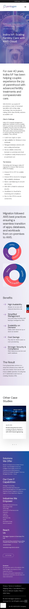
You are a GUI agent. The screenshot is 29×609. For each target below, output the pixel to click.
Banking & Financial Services (10, 505)
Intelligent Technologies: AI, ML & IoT (12, 468)
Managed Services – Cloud (10, 474)
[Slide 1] (13, 444)
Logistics (5, 514)
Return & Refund (8, 591)
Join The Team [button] (8, 555)
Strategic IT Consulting (8, 485)
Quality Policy (18, 591)
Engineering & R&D (7, 506)
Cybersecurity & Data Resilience (11, 470)
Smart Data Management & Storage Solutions (14, 489)
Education (5, 512)
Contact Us (24, 1)
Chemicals (5, 516)
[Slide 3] (16, 444)
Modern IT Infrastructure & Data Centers (13, 464)
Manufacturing (6, 517)
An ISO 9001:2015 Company (17, 606)
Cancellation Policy (19, 588)
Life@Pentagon (17, 1)
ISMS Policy (6, 593)
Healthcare (20, 24)
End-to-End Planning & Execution (11, 487)
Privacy (5, 586)
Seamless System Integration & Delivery (13, 491)
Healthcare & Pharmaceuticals (10, 510)
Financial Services (17, 409)
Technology (6, 508)
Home (5, 24)
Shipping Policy (7, 588)
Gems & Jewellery (7, 523)
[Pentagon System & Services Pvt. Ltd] (10, 7)
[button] (25, 7)
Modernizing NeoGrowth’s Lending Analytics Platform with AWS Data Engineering (14, 430)
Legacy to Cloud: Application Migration (13, 493)
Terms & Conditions (15, 586)
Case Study (11, 24)
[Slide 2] (14, 444)
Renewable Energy (7, 521)
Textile (4, 519)
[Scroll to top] (25, 606)
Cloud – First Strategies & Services (12, 466)
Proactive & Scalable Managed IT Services (13, 472)
